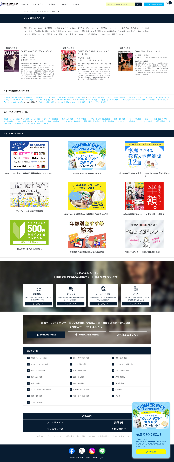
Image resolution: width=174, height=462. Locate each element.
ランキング (64, 4)
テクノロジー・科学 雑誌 (126, 121)
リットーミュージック (94, 60)
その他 (46, 123)
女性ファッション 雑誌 (11, 119)
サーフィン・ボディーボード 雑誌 (134, 100)
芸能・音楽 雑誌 (119, 119)
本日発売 (52, 4)
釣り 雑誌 (81, 97)
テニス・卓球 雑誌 (44, 100)
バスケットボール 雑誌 (158, 100)
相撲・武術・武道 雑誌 (96, 97)
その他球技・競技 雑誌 (67, 97)
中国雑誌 (18, 123)
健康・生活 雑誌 (67, 119)
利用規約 (40, 436)
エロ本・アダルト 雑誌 (32, 123)
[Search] (138, 4)
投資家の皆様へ (118, 436)
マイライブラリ (38, 4)
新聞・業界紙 (160, 121)
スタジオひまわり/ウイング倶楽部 (155, 57)
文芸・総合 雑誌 (38, 121)
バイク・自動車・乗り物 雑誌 (100, 119)
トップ (25, 11)
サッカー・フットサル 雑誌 (13, 97)
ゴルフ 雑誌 (51, 97)
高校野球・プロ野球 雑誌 (34, 97)
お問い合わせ (119, 429)
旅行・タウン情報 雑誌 (153, 119)
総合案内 (87, 416)
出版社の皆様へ (103, 436)
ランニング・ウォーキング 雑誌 (23, 100)
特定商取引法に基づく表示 (75, 436)
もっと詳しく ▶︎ (38, 304)
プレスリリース (55, 429)
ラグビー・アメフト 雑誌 (97, 102)
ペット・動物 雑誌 (23, 121)
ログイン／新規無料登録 (154, 4)
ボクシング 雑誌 (63, 102)
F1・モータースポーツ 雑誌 (13, 102)
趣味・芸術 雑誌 (53, 121)
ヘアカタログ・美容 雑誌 (71, 121)
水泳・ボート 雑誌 (78, 102)
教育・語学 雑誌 (108, 121)
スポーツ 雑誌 (35, 11)
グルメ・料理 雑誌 (135, 119)
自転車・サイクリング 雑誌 (110, 100)
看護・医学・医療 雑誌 (91, 121)
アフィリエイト (55, 422)
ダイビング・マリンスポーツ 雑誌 (140, 97)
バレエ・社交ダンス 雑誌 (62, 100)
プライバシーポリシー (55, 436)
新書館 (32, 57)
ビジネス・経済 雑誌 (51, 119)
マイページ (24, 4)
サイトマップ (132, 436)
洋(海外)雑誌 (120, 383)
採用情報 (118, 422)
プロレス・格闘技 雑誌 (46, 102)
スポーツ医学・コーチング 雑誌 (86, 100)
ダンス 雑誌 (46, 11)
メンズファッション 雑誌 (31, 119)
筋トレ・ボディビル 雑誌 (116, 97)
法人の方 (76, 4)
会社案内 (92, 436)
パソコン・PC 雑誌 (145, 121)
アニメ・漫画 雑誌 (79, 364)
